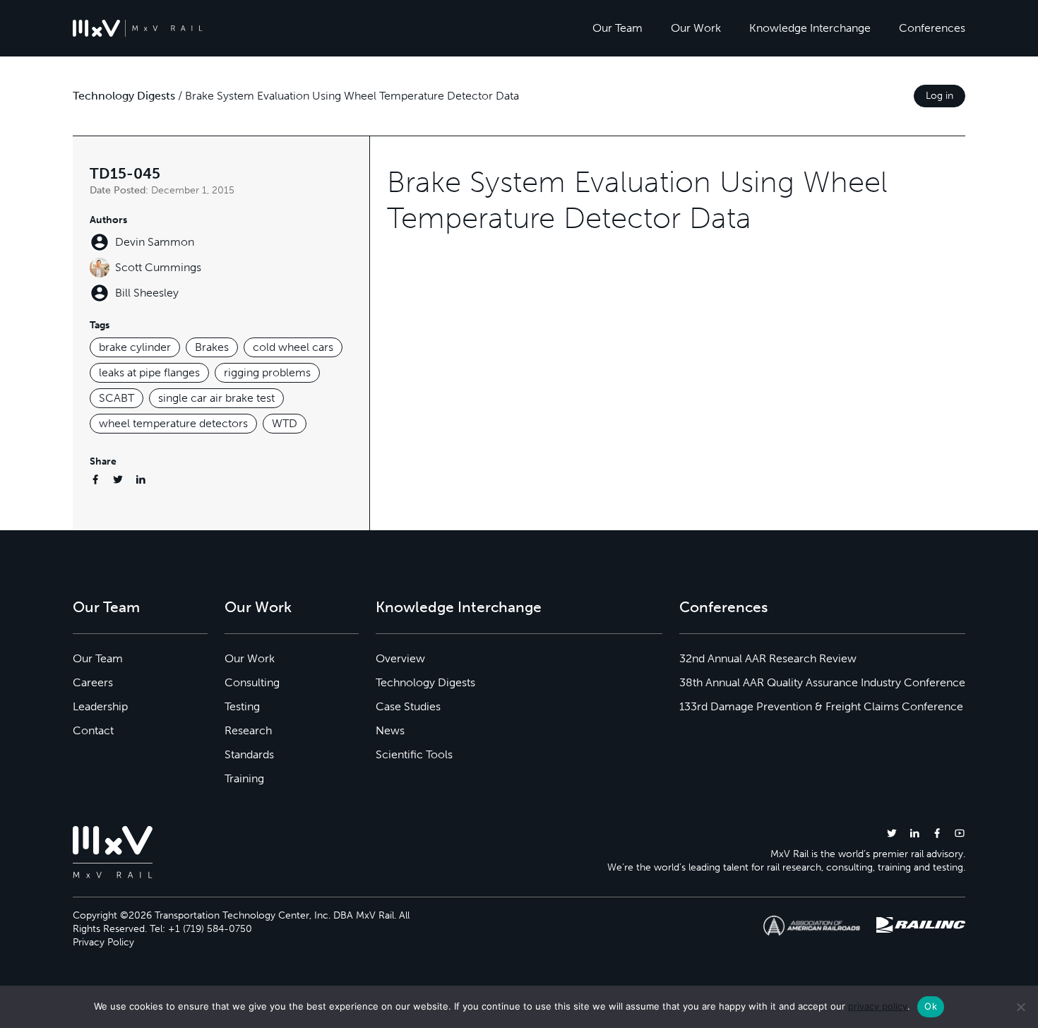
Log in (939, 96)
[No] (1020, 1007)
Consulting (252, 682)
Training (244, 778)
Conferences (932, 28)
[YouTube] (959, 833)
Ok (930, 1006)
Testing (242, 706)
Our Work (696, 28)
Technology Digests (124, 95)
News (390, 730)
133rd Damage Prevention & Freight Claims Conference (821, 706)
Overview (400, 658)
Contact (93, 730)
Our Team (617, 28)
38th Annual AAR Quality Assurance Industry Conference (822, 682)
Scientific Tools (414, 754)
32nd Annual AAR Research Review (768, 658)
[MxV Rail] (138, 28)
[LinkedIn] (140, 479)
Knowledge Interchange (810, 28)
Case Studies (408, 706)
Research (248, 730)
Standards (249, 754)
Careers (93, 682)
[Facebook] (95, 479)
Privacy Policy (103, 942)
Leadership (100, 706)
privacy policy (877, 1006)
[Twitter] (118, 479)
